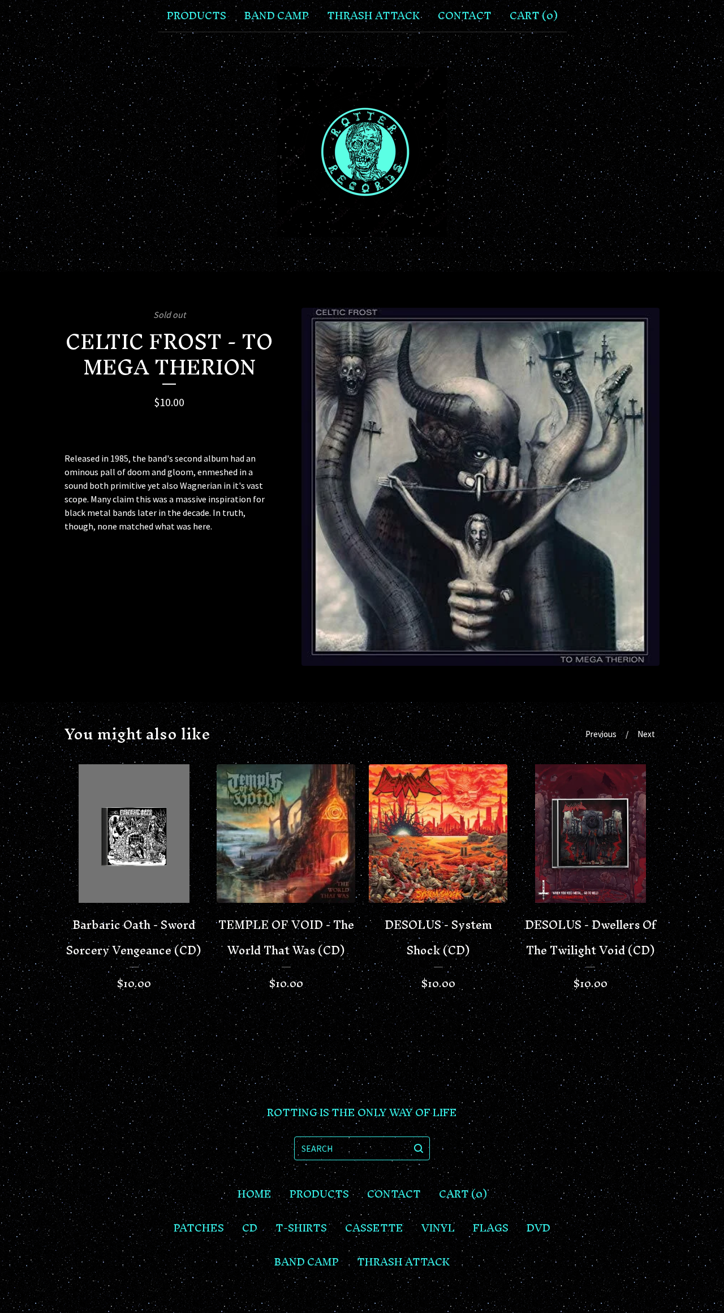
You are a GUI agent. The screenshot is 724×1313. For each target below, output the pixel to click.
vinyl (438, 1228)
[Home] (362, 152)
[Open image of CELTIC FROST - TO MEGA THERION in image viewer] (480, 487)
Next (646, 734)
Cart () (534, 16)
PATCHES (199, 1228)
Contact (465, 16)
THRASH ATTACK (373, 16)
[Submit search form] (418, 1148)
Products (196, 16)
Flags (490, 1228)
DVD (538, 1228)
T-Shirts (301, 1228)
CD (249, 1228)
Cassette (374, 1228)
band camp (276, 16)
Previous (601, 734)
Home (255, 1194)
